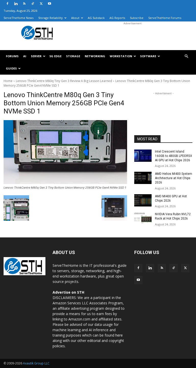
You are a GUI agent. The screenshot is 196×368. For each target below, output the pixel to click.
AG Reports (117, 18)
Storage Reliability (50, 18)
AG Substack (96, 18)
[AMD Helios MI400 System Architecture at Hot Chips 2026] (143, 178)
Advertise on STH (68, 292)
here (119, 335)
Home (8, 81)
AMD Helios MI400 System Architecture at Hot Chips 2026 (173, 178)
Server (36, 56)
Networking (95, 56)
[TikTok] (32, 3)
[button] (186, 56)
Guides (11, 68)
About (75, 18)
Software (148, 56)
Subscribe (136, 18)
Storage (73, 56)
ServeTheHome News (18, 18)
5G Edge (56, 56)
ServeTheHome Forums (164, 18)
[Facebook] (7, 3)
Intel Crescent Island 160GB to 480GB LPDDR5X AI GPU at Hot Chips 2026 (173, 156)
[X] (41, 3)
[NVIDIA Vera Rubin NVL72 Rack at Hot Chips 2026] (143, 218)
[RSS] (24, 3)
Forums (12, 56)
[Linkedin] (16, 3)
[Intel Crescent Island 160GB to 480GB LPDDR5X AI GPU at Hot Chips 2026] (143, 156)
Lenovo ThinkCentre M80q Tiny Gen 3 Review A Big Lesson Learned (64, 81)
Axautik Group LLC (36, 363)
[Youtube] (49, 3)
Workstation (121, 56)
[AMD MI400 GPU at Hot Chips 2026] (143, 200)
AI (24, 56)
